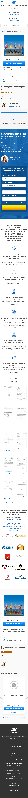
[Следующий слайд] (27, 697)
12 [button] (25, 718)
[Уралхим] (21, 439)
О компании (14, 748)
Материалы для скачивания (14, 746)
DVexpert (14, 730)
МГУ (20, 402)
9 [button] (19, 718)
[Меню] (2, 2)
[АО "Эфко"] (21, 487)
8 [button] (17, 718)
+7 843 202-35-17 (16, 773)
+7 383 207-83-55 (18, 778)
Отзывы (14, 751)
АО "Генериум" (20, 473)
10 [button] (21, 718)
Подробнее (14, 712)
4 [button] (9, 718)
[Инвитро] (8, 393)
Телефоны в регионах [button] (13, 14)
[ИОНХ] (21, 414)
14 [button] (13, 719)
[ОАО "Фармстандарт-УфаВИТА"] (8, 439)
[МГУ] (21, 393)
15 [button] (15, 719)
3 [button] (7, 718)
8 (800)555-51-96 (14, 12)
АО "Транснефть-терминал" (8, 425)
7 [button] (15, 718)
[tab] (14, 114)
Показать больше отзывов (14, 502)
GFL (11, 98)
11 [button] (23, 718)
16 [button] (17, 719)
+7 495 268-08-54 (14, 18)
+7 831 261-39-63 (19, 776)
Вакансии (14, 753)
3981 (5, 655)
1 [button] (3, 718)
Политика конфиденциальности (14, 759)
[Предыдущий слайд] (1, 697)
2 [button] (5, 718)
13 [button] (11, 719)
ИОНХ (20, 423)
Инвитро (7, 402)
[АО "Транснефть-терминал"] (8, 414)
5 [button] (11, 718)
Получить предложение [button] (14, 63)
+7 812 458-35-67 (19, 768)
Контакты (14, 755)
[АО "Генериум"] (21, 464)
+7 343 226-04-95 (18, 770)
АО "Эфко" (20, 496)
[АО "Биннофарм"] (8, 487)
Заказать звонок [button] (14, 20)
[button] (15, 106)
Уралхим (20, 448)
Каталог (14, 744)
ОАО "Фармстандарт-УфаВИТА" (8, 450)
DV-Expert (14, 2)
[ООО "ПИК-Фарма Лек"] (8, 464)
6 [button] (13, 718)
